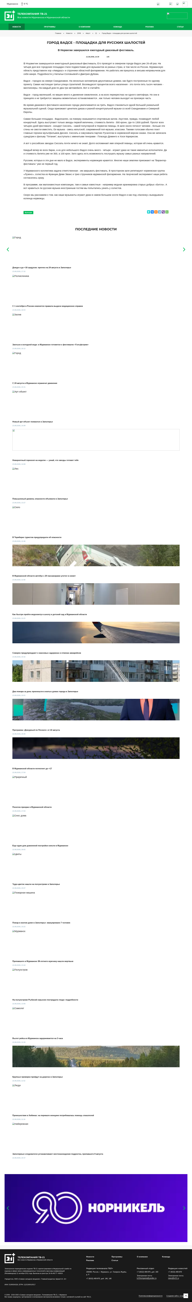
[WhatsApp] (166, 211)
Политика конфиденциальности (150, 1296)
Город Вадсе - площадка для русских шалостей (119, 33)
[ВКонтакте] (152, 211)
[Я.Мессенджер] (148, 211)
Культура (28, 212)
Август (88, 33)
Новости (16, 27)
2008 (79, 33)
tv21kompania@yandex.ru (146, 1278)
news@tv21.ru (173, 1278)
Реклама (149, 27)
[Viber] (163, 211)
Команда (118, 27)
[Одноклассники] (156, 211)
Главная (58, 33)
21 (96, 33)
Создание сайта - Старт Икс (176, 1296)
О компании (84, 27)
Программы (49, 27)
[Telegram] (159, 211)
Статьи (180, 27)
